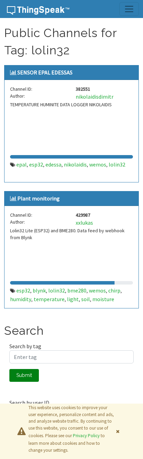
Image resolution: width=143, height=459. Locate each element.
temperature (49, 299)
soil (85, 299)
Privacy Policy (86, 436)
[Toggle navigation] (129, 9)
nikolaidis (75, 164)
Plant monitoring (38, 198)
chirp (114, 290)
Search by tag (25, 346)
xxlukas (84, 222)
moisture (103, 299)
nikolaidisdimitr (94, 96)
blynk (39, 290)
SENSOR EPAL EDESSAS (45, 72)
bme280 (76, 290)
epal (21, 164)
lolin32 (117, 164)
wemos (97, 164)
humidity (20, 299)
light (73, 299)
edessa (53, 164)
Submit (24, 375)
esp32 (36, 164)
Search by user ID (29, 402)
